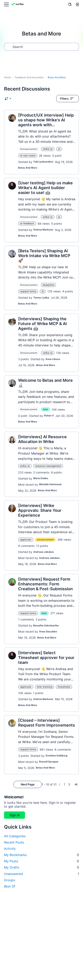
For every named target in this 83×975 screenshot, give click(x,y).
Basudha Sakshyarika (46, 625)
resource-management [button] (48, 465)
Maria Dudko (40, 478)
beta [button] (45, 409)
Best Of (9, 886)
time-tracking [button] (44, 686)
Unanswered (41, 874)
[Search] (70, 4)
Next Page (27, 784)
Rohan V (49, 415)
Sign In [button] (14, 815)
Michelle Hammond (50, 484)
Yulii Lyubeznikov (43, 161)
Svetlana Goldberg (56, 755)
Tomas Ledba (41, 297)
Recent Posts (14, 842)
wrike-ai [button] (47, 148)
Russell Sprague (48, 761)
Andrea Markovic (43, 229)
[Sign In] (77, 4)
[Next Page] (69, 784)
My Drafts (41, 867)
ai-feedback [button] (27, 223)
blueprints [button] (48, 284)
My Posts (41, 861)
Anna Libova (53, 359)
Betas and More (27, 167)
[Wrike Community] (18, 4)
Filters (64, 98)
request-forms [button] (28, 291)
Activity (10, 849)
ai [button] (59, 148)
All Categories (15, 836)
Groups (9, 880)
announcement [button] (45, 539)
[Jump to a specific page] (76, 784)
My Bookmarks (41, 855)
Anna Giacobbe (48, 631)
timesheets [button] (64, 686)
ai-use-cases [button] (27, 155)
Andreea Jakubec (43, 551)
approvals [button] (25, 539)
